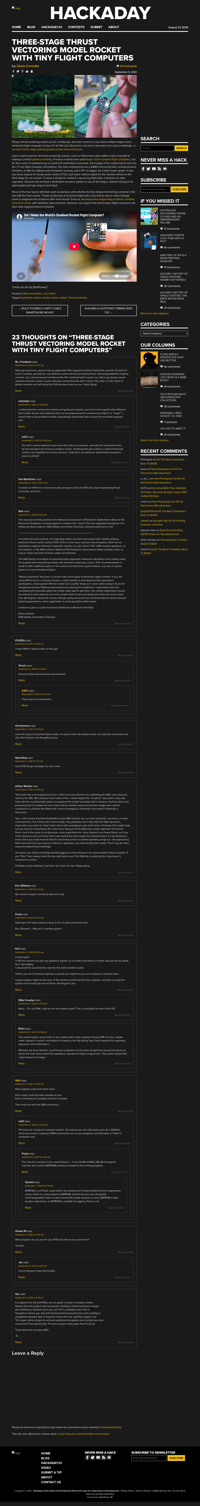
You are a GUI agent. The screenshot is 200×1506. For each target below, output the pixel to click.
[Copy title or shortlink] (31, 71)
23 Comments (128, 66)
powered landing (42, 159)
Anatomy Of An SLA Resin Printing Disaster (173, 258)
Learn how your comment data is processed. (84, 1434)
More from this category (155, 313)
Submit (96, 27)
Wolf (18, 1080)
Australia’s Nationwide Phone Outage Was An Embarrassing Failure (173, 216)
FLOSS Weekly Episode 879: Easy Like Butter (172, 357)
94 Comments (171, 386)
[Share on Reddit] (27, 71)
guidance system (31, 297)
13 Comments (171, 228)
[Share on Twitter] (18, 71)
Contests (76, 27)
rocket (63, 297)
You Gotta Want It (173, 428)
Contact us (164, 168)
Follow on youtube (154, 168)
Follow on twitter (148, 168)
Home (16, 27)
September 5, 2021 (126, 72)
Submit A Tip (51, 1472)
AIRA (25, 690)
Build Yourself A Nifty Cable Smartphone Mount (40, 310)
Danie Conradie (28, 66)
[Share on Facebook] (13, 71)
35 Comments (171, 406)
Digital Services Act (162, 1491)
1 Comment (170, 422)
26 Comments (171, 286)
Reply (18, 390)
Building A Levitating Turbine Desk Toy (108, 310)
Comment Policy (111, 1427)
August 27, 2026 (178, 27)
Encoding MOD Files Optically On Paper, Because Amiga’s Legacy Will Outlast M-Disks (164, 492)
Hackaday (100, 13)
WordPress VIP (106, 1497)
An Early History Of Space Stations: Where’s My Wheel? (174, 277)
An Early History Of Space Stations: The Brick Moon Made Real (174, 297)
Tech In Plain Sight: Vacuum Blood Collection (173, 397)
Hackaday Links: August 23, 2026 (171, 414)
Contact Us (51, 1482)
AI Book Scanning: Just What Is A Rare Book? (173, 377)
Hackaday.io (51, 27)
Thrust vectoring (77, 297)
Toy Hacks (50, 293)
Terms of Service (143, 1491)
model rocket (50, 297)
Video (46, 1468)
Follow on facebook (143, 168)
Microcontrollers (32, 293)
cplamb (145, 520)
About (113, 27)
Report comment (125, 391)
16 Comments (171, 267)
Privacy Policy (127, 1491)
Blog (31, 27)
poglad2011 (147, 511)
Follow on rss (159, 168)
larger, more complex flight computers (108, 159)
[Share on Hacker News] (22, 71)
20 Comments (171, 307)
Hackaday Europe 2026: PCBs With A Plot (172, 238)
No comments (171, 247)
